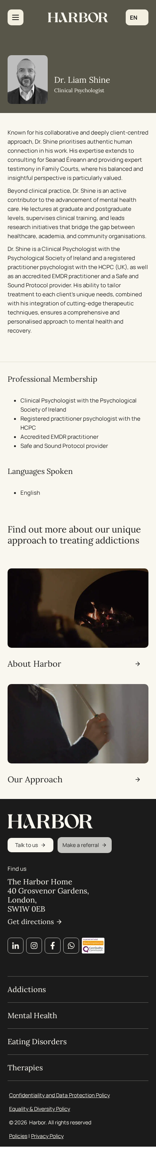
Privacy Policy (47, 1135)
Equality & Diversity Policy (39, 1108)
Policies (18, 1135)
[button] (137, 17)
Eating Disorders (37, 1041)
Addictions (27, 989)
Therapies (25, 1067)
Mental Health (32, 1015)
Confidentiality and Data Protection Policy (59, 1095)
